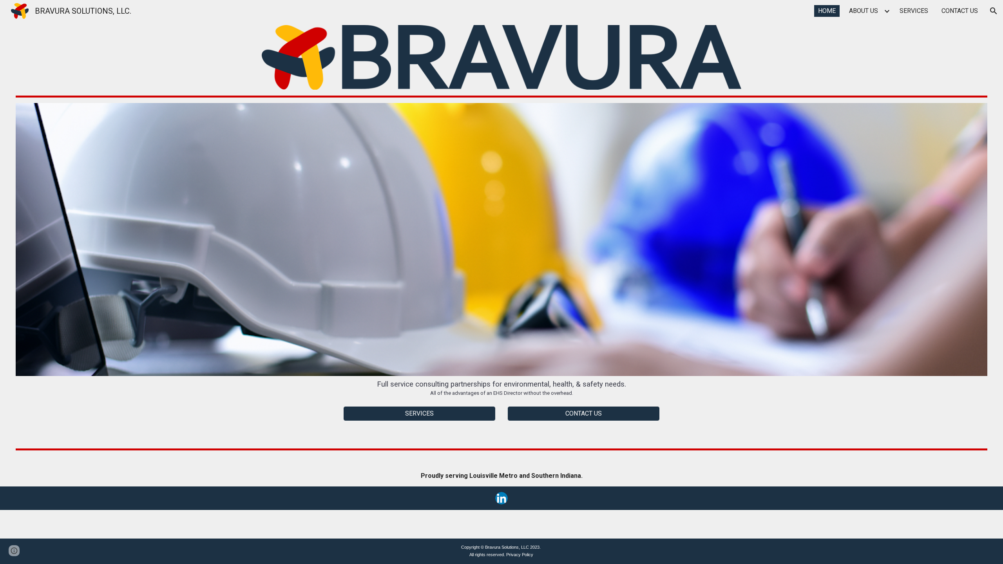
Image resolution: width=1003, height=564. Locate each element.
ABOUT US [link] (863, 10)
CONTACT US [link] (959, 10)
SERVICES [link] (914, 10)
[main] (502, 388)
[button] (993, 11)
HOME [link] (827, 10)
